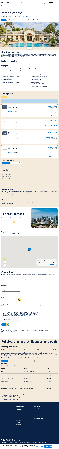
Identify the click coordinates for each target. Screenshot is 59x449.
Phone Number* (4, 285)
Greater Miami (10, 5)
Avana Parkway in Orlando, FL (13, 442)
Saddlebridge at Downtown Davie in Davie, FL (40, 442)
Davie (5, 5)
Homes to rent (18, 409)
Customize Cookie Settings (38, 433)
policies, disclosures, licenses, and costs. (23, 194)
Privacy (35, 420)
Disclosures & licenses (37, 424)
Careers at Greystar (37, 410)
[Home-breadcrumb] (1, 5)
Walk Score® (52, 264)
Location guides (18, 420)
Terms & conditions (37, 422)
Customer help (18, 414)
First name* (3, 279)
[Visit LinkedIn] (17, 440)
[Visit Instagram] (14, 440)
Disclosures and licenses (38, 418)
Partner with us (37, 406)
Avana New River (17, 5)
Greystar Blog (18, 424)
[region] (29, 446)
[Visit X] (19, 440)
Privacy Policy (31, 447)
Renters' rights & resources (38, 426)
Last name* (24, 279)
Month (2, 297)
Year (12, 297)
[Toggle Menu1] (56, 2)
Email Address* (4, 290)
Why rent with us (19, 422)
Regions (35, 412)
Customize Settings (39, 446)
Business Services (37, 408)
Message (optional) (4, 304)
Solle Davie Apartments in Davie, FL (25, 442)
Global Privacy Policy (26, 315)
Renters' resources (19, 418)
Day (7, 297)
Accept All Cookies (48, 446)
